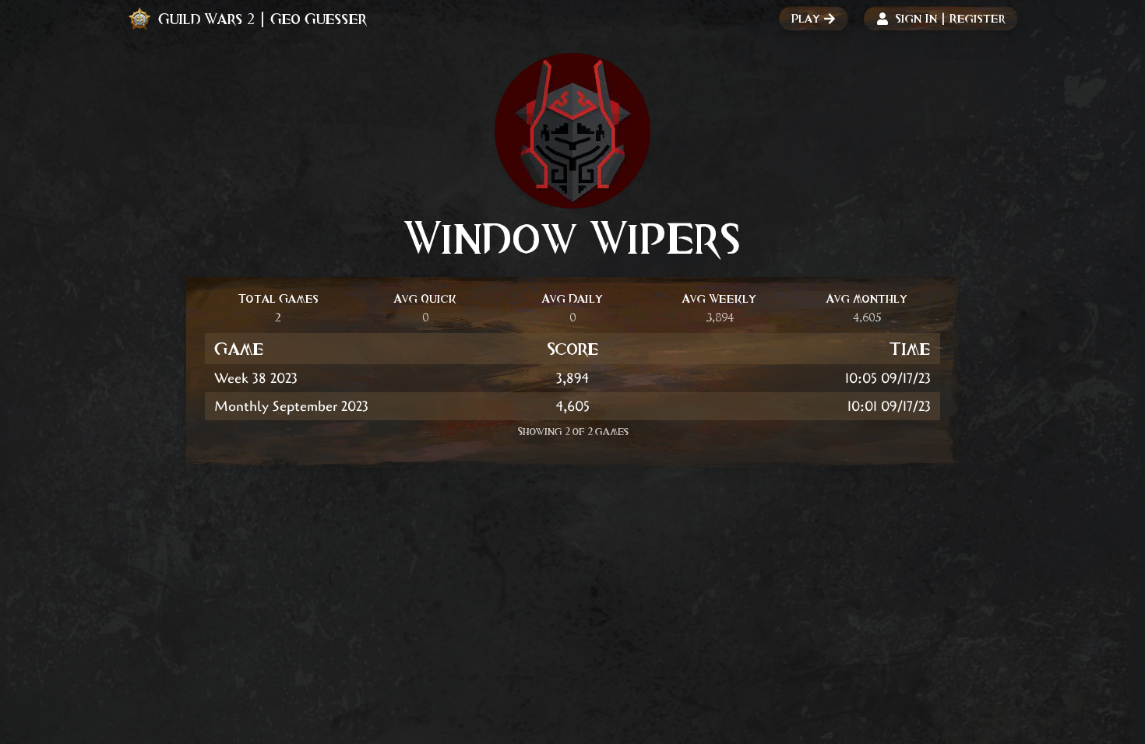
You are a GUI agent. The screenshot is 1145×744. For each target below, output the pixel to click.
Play (805, 18)
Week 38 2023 (256, 378)
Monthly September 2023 (291, 406)
